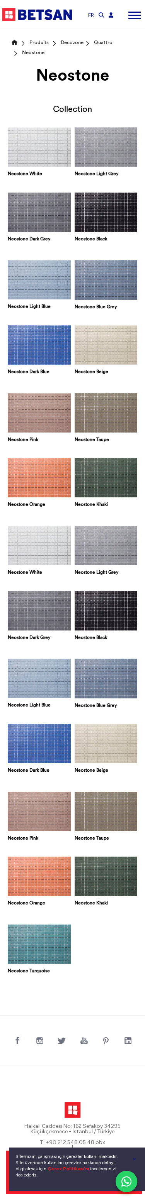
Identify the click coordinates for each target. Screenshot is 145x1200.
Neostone (33, 52)
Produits (39, 42)
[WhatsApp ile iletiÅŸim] (126, 1181)
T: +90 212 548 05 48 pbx (72, 1142)
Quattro (103, 42)
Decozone (72, 42)
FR (91, 15)
